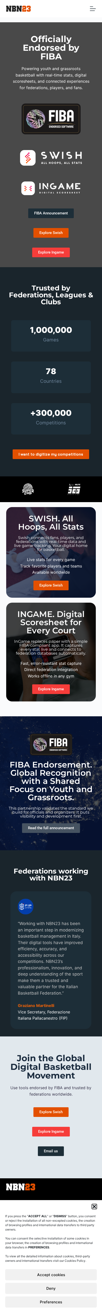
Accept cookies (51, 1274)
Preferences (51, 1302)
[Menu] (93, 9)
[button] (94, 1206)
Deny (51, 1288)
